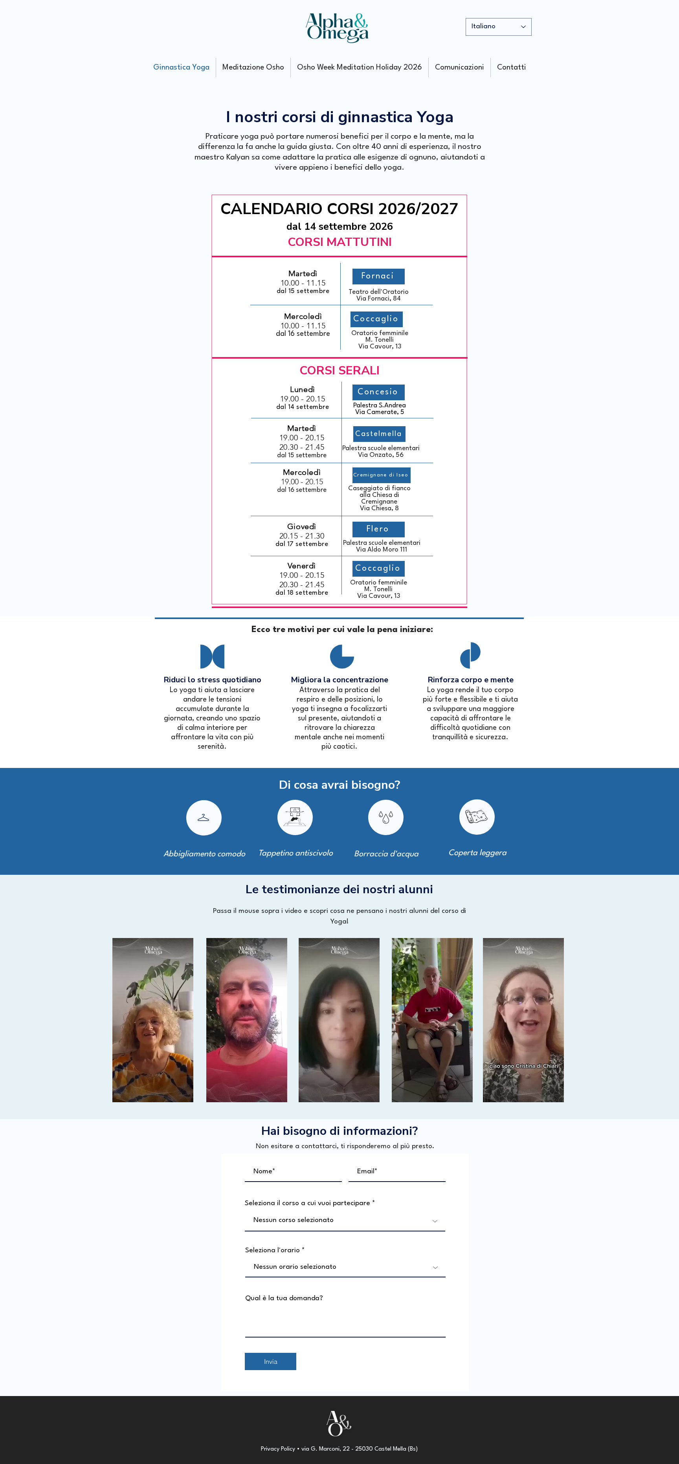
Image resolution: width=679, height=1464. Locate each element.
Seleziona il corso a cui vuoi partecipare (307, 1203)
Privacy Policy (278, 1449)
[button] (183, 1093)
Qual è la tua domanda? (284, 1298)
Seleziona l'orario (272, 1250)
